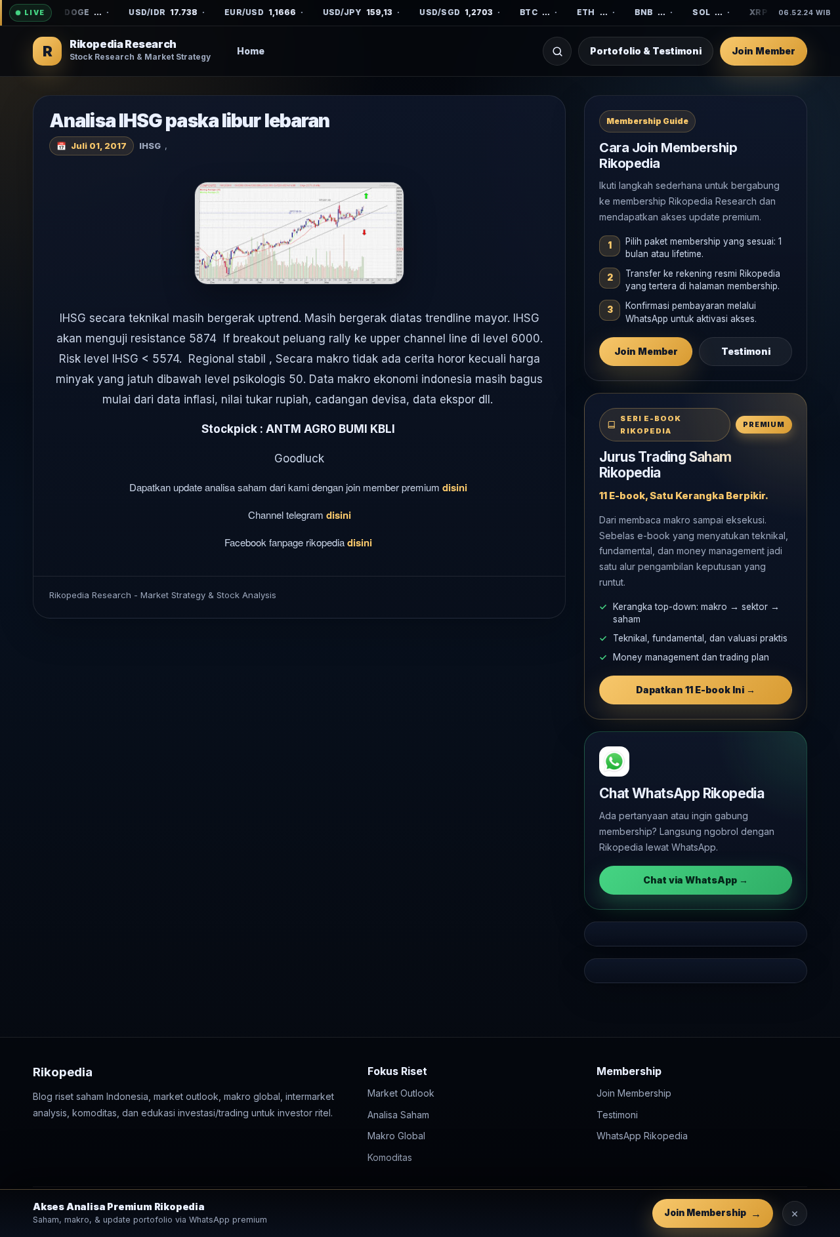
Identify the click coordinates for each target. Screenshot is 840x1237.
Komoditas (390, 1156)
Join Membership (634, 1093)
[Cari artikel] (557, 51)
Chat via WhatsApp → (695, 879)
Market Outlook (401, 1093)
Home (250, 50)
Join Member (763, 50)
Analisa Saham (398, 1114)
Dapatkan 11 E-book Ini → (695, 689)
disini (456, 487)
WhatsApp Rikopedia (642, 1135)
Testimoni (745, 351)
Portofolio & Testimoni (646, 50)
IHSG (150, 145)
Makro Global (396, 1135)
